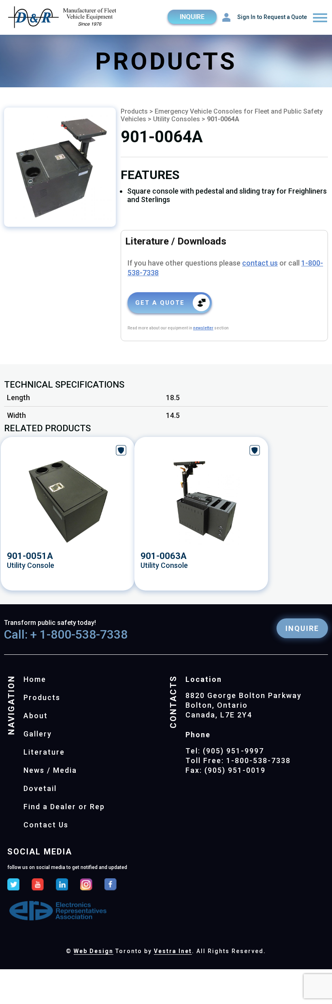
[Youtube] (38, 885)
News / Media (50, 770)
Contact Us (45, 824)
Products (134, 111)
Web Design (93, 951)
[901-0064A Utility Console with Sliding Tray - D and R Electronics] (60, 167)
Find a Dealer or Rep (64, 806)
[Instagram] (86, 885)
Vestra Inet (173, 951)
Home (34, 679)
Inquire (192, 17)
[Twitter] (13, 885)
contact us (260, 263)
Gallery (37, 734)
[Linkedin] (62, 885)
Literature (44, 752)
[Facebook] (110, 885)
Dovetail (40, 788)
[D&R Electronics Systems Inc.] (62, 18)
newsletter (203, 328)
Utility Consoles (176, 119)
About (35, 715)
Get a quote (160, 302)
